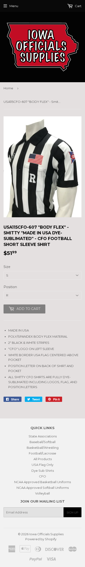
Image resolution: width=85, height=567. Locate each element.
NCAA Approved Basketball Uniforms (42, 482)
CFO (42, 476)
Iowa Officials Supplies (46, 534)
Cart (77, 6)
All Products (43, 459)
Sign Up (72, 512)
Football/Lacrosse (42, 453)
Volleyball (42, 493)
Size (7, 267)
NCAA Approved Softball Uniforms (43, 488)
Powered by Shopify (40, 539)
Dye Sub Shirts (42, 470)
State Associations (43, 436)
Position (10, 287)
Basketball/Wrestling (43, 447)
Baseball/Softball (42, 442)
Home (8, 88)
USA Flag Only (42, 465)
